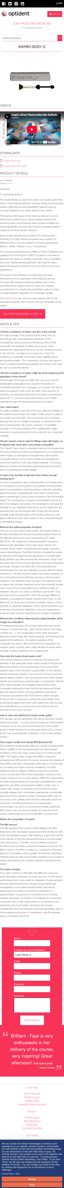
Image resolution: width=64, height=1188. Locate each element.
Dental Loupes (32, 1117)
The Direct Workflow (32, 1128)
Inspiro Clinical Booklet (15, 166)
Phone (17, 972)
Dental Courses (32, 1097)
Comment (19, 995)
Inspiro (10, 183)
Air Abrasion (32, 1124)
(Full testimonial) (43, 1063)
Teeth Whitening (32, 1121)
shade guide (11, 298)
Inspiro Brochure (12, 160)
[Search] (59, 38)
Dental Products (32, 1093)
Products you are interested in (29, 949)
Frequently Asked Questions (32, 1104)
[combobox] (32, 38)
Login (59, 3)
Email (17, 961)
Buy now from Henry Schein (21, 313)
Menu (56, 14)
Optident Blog (32, 1100)
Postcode (19, 984)
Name (17, 938)
